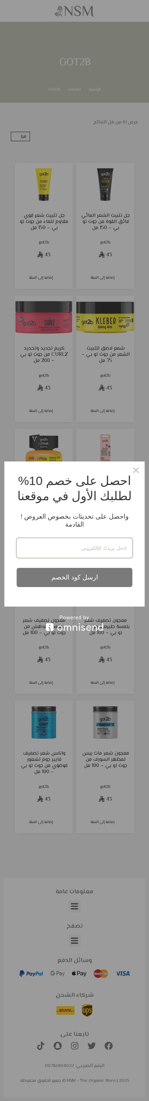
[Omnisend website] (74, 623)
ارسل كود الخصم (74, 577)
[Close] (136, 470)
